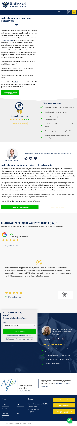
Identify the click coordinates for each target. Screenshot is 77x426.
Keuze (4, 322)
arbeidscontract (9, 40)
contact (15, 201)
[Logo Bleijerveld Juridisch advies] (14, 5)
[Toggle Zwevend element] (69, 420)
